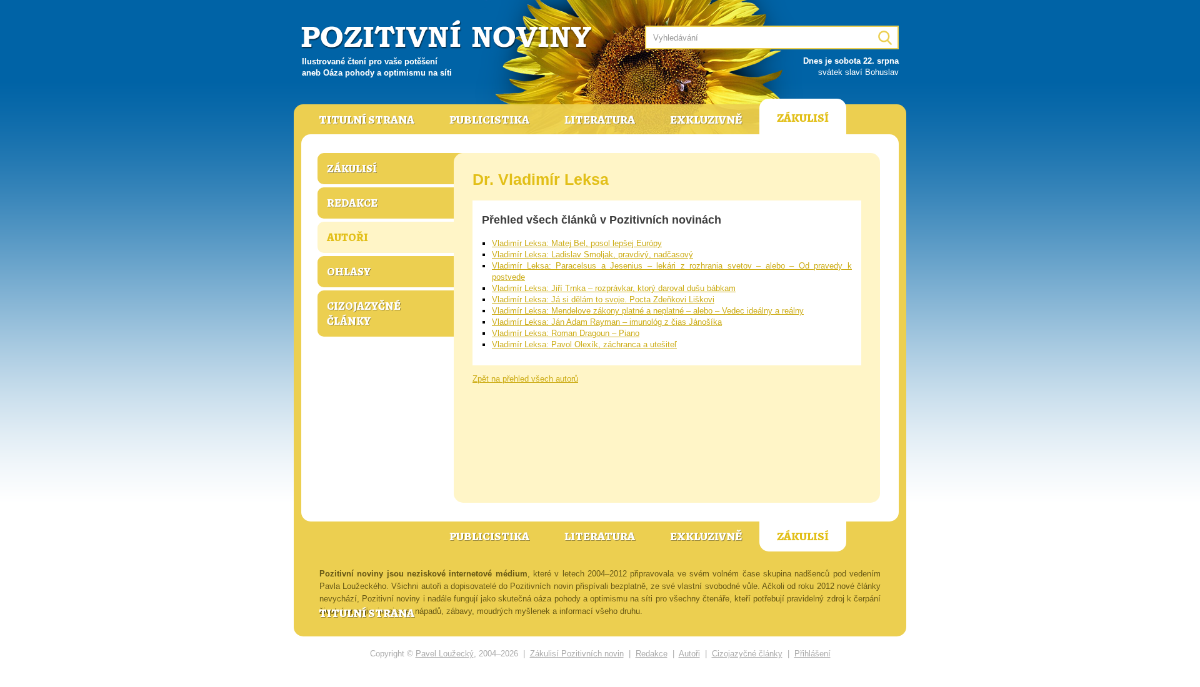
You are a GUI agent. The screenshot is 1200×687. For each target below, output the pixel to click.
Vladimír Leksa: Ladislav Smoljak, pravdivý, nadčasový (592, 254)
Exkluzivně (706, 120)
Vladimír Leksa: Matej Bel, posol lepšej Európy (577, 243)
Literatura (599, 120)
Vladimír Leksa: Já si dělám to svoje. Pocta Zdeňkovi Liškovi (603, 299)
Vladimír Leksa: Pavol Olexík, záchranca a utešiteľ (584, 344)
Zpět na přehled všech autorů (525, 378)
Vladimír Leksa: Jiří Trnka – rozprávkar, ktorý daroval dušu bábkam (614, 288)
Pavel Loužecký (445, 653)
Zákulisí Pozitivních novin (577, 653)
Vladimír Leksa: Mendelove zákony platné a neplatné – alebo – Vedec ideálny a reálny (648, 310)
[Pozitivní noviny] (448, 35)
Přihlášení (812, 653)
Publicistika (489, 120)
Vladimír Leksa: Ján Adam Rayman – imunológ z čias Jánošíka (607, 322)
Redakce (352, 202)
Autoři (347, 237)
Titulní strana (366, 120)
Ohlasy (349, 271)
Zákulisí (803, 118)
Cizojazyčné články (364, 314)
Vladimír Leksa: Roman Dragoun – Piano (565, 333)
